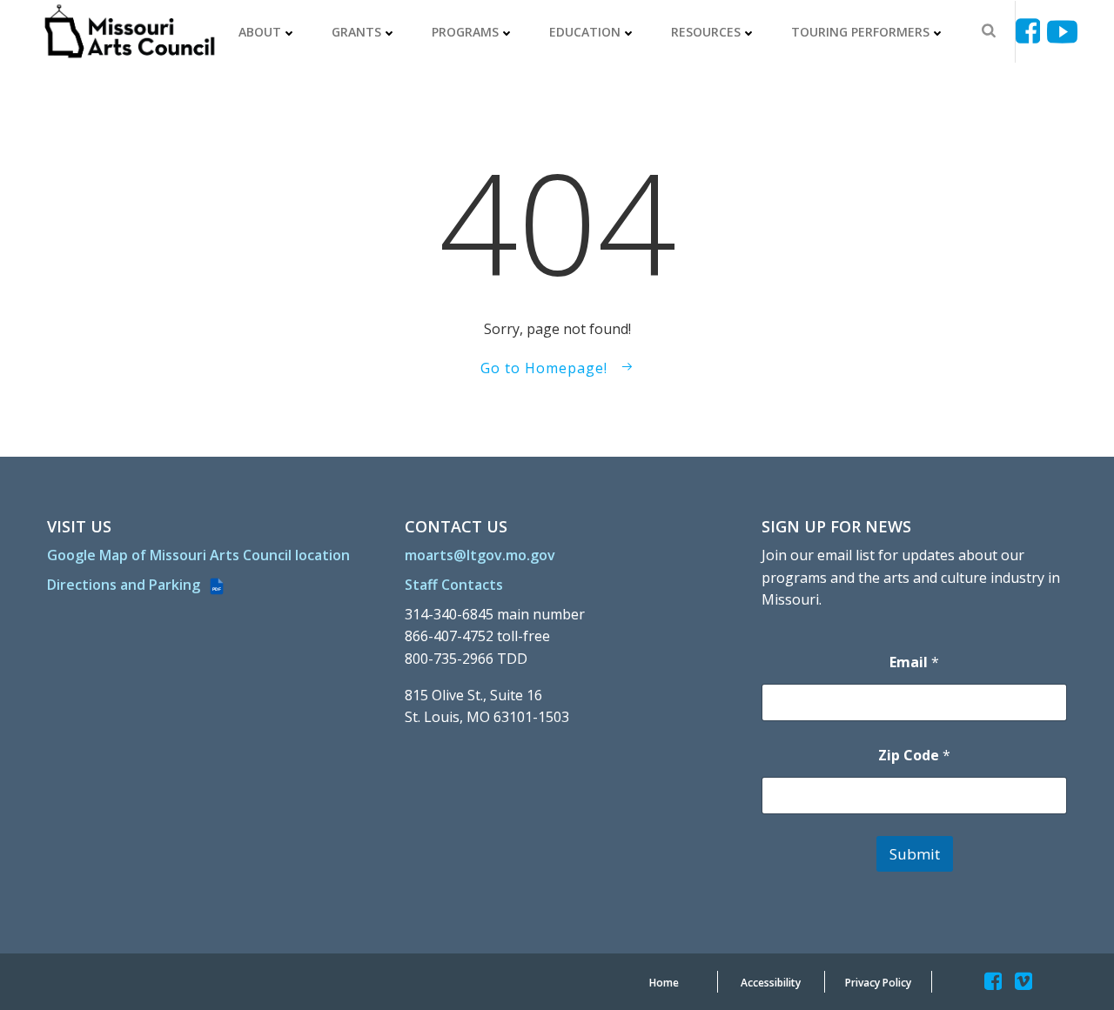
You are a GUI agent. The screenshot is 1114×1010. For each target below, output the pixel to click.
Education (585, 31)
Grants (356, 31)
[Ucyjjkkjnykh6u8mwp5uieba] (1062, 32)
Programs (465, 31)
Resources (706, 31)
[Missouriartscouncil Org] (128, 32)
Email (914, 662)
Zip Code (914, 755)
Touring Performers (860, 31)
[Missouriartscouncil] (1031, 32)
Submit (914, 854)
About (259, 31)
